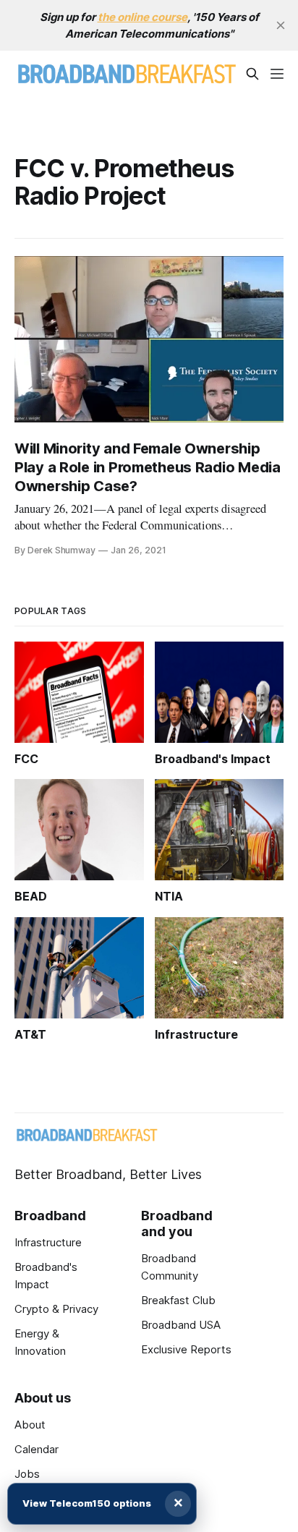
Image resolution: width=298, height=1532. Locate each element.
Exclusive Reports (186, 1349)
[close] (280, 25)
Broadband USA (181, 1325)
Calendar (36, 1449)
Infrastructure (48, 1242)
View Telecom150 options (86, 1503)
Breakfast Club (178, 1300)
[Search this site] (252, 73)
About (30, 1424)
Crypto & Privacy (56, 1309)
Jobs (27, 1474)
